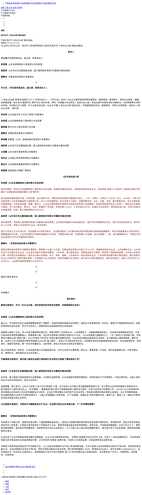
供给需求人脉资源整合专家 (45, 3)
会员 (15, 8)
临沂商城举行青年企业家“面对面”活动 (20, 467)
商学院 (19, 8)
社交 (11, 8)
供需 (3, 8)
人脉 (7, 8)
